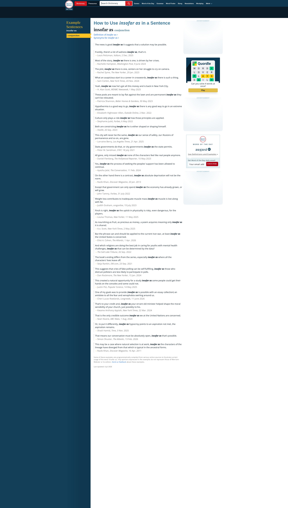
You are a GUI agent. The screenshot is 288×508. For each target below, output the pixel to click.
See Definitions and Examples (202, 154)
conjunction (122, 30)
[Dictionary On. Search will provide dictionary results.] (86, 3)
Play (203, 90)
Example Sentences (74, 24)
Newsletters (189, 3)
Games (136, 3)
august (201, 149)
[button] (209, 3)
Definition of (105, 34)
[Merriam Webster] (203, 139)
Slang (180, 3)
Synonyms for (105, 37)
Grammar (160, 3)
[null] (209, 149)
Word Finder (170, 3)
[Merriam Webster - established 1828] (69, 2)
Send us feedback (119, 362)
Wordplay (200, 3)
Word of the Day (148, 3)
